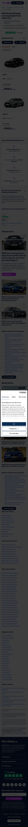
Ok (14, 424)
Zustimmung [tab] (5, 397)
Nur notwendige (14, 433)
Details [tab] (14, 397)
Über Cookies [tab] (22, 397)
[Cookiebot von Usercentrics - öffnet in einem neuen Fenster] (19, 392)
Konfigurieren (13, 428)
